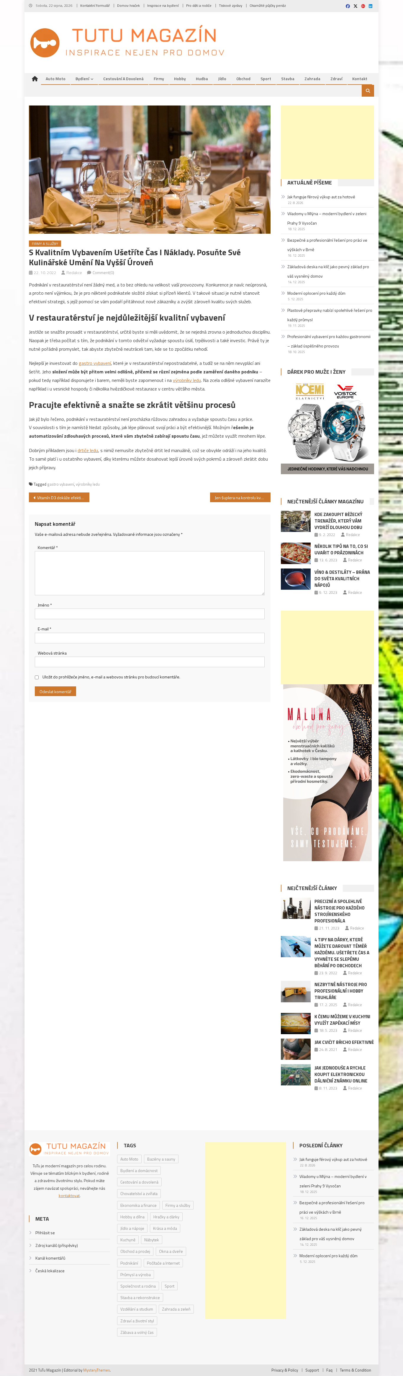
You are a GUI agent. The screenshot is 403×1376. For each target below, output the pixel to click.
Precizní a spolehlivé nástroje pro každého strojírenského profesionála (339, 911)
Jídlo (222, 78)
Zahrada (312, 78)
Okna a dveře (171, 1251)
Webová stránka (52, 653)
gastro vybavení (95, 363)
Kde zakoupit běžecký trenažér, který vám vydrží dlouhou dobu (338, 521)
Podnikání (129, 1263)
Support (312, 1370)
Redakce (74, 272)
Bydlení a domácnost (139, 1170)
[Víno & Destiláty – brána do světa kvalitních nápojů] (296, 579)
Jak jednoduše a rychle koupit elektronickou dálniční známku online (340, 1074)
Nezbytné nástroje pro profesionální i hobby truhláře (340, 991)
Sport (266, 78)
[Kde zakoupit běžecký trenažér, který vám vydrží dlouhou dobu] (296, 521)
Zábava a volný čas (137, 1332)
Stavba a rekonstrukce (140, 1297)
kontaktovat (69, 1195)
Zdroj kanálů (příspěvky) (56, 1245)
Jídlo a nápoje (132, 1228)
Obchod (243, 78)
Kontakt (359, 78)
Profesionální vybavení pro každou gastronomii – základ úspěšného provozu (329, 341)
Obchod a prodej (135, 1251)
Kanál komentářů (50, 1258)
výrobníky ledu (187, 380)
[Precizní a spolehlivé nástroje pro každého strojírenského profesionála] (296, 908)
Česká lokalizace (50, 1271)
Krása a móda (165, 1228)
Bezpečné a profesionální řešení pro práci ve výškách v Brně (327, 245)
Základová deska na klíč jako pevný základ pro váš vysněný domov (328, 271)
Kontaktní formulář (95, 5)
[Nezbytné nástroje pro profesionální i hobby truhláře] (296, 991)
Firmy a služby (45, 243)
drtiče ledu (88, 450)
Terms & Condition (355, 1370)
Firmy (159, 78)
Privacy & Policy (284, 1370)
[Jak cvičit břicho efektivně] (296, 1049)
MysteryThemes (96, 1370)
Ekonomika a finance (138, 1205)
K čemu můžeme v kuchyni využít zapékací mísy (342, 1019)
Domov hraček (128, 5)
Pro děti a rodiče (199, 5)
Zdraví (336, 78)
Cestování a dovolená (123, 78)
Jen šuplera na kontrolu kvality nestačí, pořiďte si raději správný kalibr (243, 498)
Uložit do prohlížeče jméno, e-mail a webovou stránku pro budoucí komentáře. (111, 677)
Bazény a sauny (161, 1159)
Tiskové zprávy (230, 5)
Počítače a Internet (163, 1263)
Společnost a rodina (138, 1286)
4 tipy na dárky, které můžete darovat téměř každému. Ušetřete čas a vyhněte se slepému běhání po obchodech (341, 952)
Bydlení (82, 78)
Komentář (48, 547)
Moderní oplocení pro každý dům (316, 293)
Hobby (180, 78)
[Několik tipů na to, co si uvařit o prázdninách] (296, 553)
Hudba (202, 78)
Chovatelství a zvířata (139, 1193)
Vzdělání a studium (136, 1309)
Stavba (287, 78)
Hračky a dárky (166, 1217)
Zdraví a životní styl (137, 1321)
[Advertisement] (327, 142)
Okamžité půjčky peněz (268, 5)
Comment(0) (103, 272)
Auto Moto (55, 78)
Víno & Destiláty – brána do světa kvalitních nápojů (342, 579)
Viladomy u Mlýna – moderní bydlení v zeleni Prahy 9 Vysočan (326, 218)
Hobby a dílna (132, 1217)
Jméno (45, 605)
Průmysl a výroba (135, 1274)
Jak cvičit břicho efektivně (344, 1042)
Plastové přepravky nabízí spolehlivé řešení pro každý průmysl (329, 315)
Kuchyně (127, 1240)
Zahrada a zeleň (176, 1309)
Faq (329, 1370)
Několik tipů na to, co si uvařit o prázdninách (341, 549)
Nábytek (151, 1240)
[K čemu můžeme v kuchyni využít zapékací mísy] (296, 1023)
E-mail (44, 629)
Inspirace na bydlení (163, 5)
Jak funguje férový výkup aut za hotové (321, 197)
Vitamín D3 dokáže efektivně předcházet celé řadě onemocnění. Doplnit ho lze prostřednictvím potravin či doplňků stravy (63, 498)
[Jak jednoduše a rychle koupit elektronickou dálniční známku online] (296, 1074)
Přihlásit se (45, 1233)
